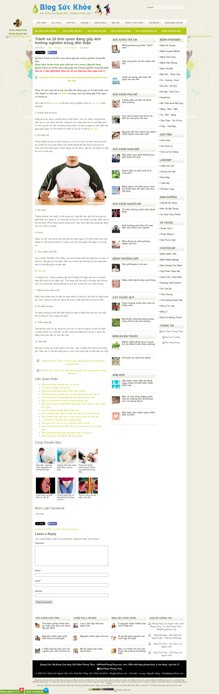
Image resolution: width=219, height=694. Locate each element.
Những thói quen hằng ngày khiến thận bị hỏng (63, 391)
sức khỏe (96, 103)
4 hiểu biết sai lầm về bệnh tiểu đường (136, 101)
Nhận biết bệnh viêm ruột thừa (139, 280)
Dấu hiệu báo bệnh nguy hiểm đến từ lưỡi (138, 413)
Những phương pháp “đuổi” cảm (137, 46)
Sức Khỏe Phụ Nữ (96, 31)
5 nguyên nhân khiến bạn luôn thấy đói (132, 624)
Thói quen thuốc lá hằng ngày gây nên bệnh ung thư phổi (67, 397)
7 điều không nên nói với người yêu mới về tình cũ (56, 649)
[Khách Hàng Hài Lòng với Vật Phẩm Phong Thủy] (171, 331)
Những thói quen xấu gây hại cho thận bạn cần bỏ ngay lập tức (70, 394)
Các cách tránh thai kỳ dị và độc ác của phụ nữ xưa (137, 117)
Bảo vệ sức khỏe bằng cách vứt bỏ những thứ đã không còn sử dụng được (137, 398)
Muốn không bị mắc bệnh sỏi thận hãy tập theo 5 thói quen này (70, 413)
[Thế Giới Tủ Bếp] (171, 337)
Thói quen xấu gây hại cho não (55, 388)
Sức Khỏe (41, 23)
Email (38, 581)
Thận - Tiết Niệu (55, 48)
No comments (71, 48)
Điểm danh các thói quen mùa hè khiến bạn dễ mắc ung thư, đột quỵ (138, 188)
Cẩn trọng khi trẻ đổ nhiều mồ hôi (138, 62)
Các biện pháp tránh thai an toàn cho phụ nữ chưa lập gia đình (56, 625)
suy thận (94, 129)
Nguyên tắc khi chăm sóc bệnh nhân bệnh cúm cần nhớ (139, 132)
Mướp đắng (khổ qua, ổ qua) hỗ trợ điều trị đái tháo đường (138, 343)
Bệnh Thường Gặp (171, 31)
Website (38, 591)
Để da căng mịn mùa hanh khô (91, 649)
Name (38, 570)
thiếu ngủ (65, 529)
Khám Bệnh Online (174, 23)
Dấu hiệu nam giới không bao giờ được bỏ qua (138, 155)
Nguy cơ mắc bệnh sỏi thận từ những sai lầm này (64, 400)
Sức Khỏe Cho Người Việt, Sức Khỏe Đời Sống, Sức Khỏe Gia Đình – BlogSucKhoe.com (85, 673)
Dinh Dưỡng (101, 23)
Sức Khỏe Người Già (146, 31)
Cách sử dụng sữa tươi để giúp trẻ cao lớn (136, 78)
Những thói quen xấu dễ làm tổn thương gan (62, 436)
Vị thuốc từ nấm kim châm (136, 357)
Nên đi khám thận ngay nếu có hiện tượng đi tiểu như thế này (70, 416)
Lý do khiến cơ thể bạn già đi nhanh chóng (61, 420)
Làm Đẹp (85, 23)
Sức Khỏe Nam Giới (121, 31)
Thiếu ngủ (41, 271)
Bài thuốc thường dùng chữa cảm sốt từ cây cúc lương (138, 320)
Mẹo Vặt (116, 23)
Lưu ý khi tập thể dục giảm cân (92, 624)
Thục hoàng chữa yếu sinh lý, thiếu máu (138, 304)
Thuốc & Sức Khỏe (134, 23)
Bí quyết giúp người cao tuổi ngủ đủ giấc (131, 637)
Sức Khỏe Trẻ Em (73, 31)
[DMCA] (94, 690)
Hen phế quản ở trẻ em (134, 264)
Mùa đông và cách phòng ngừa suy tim (136, 242)
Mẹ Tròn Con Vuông (46, 31)
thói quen (54, 103)
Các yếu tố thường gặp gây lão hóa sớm (60, 410)
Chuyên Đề (154, 23)
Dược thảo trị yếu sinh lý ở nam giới (137, 171)
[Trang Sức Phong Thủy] (72, 364)
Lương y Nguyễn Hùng (149, 673)
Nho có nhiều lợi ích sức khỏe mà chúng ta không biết (132, 651)
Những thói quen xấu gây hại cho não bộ (60, 384)
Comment (39, 543)
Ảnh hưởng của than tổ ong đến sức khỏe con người (137, 226)
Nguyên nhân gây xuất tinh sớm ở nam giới (54, 637)
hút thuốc (62, 93)
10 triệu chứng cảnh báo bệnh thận (138, 210)
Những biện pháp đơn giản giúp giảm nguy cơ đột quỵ (66, 432)
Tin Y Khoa (56, 23)
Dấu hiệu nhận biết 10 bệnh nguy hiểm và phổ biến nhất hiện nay (137, 382)
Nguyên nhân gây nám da (94, 636)
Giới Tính (71, 23)
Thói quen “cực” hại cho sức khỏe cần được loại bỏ (65, 423)
